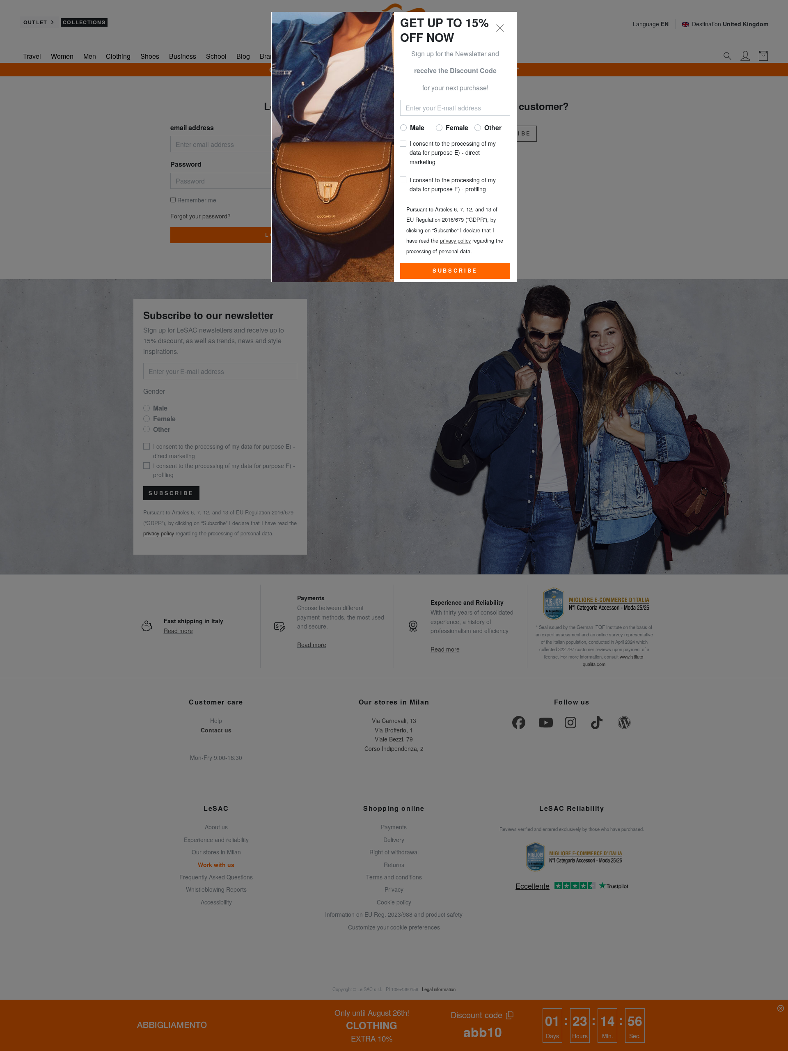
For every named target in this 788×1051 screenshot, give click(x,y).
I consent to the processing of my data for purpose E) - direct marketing (453, 152)
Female (457, 127)
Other (493, 127)
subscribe (455, 270)
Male (417, 127)
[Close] (500, 28)
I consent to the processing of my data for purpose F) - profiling (453, 184)
